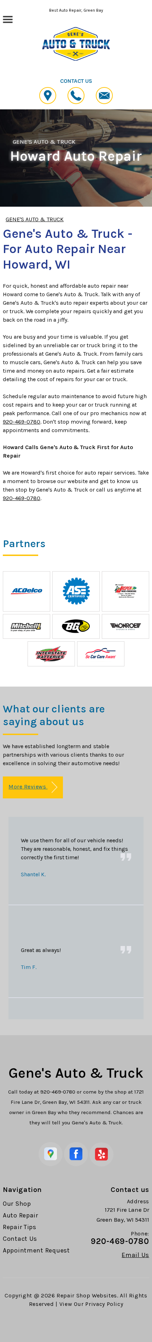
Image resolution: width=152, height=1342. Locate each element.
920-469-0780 (21, 421)
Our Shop (17, 1204)
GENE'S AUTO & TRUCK (44, 141)
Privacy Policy (104, 1304)
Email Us (135, 1255)
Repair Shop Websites (87, 1295)
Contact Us (20, 1239)
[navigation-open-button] (7, 18)
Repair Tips (19, 1227)
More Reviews (27, 786)
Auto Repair (20, 1215)
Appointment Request (36, 1250)
